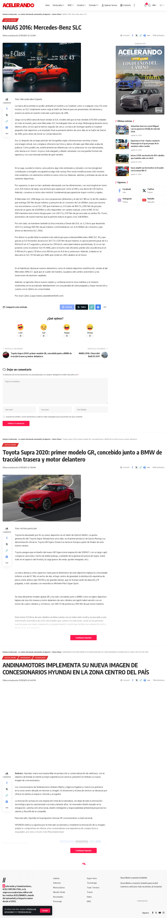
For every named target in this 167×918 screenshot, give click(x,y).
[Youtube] (152, 200)
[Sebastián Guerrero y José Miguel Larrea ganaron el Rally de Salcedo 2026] (122, 130)
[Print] (144, 35)
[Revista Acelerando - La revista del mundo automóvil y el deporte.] (18, 5)
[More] (148, 35)
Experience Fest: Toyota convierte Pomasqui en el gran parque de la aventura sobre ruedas (145, 143)
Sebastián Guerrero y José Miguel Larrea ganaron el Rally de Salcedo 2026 (145, 129)
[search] (149, 5)
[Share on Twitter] (136, 35)
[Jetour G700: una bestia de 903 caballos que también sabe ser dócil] (122, 159)
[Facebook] (128, 190)
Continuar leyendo (83, 637)
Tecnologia (40, 658)
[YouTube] (160, 913)
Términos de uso (24, 912)
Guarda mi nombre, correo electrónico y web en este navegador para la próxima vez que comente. (44, 417)
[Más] (134, 5)
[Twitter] (152, 190)
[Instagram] (128, 200)
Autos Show (10, 20)
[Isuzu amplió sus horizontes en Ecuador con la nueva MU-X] (122, 171)
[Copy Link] (140, 35)
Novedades (25, 658)
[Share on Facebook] (132, 35)
